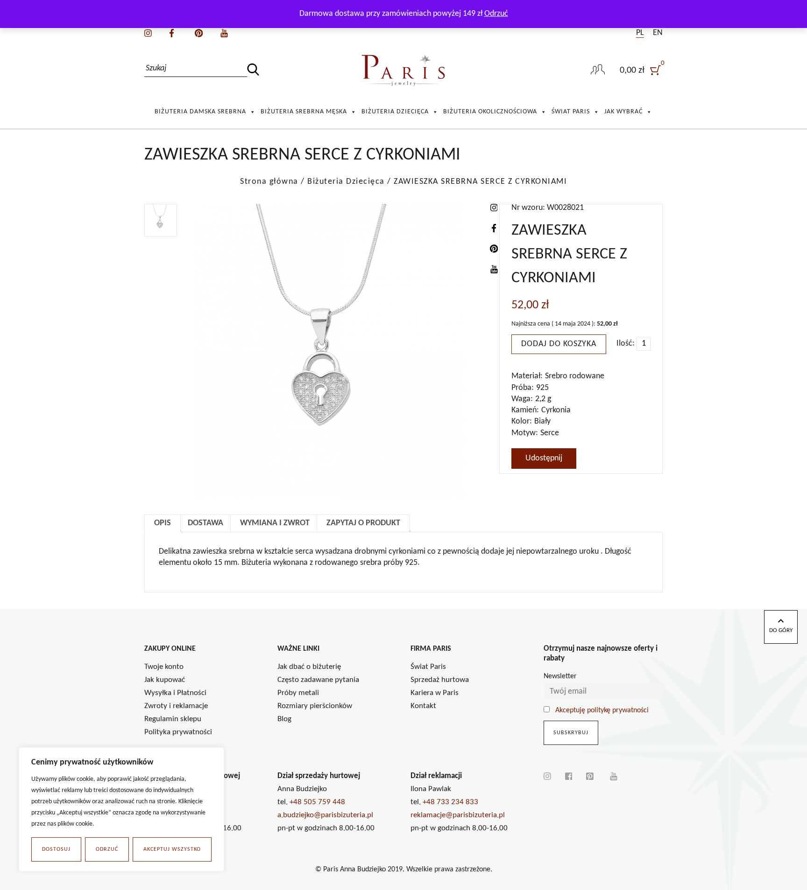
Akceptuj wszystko (172, 849)
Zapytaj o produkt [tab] (363, 523)
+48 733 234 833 (450, 802)
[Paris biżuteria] (403, 70)
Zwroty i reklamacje (176, 706)
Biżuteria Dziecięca (395, 111)
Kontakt (423, 706)
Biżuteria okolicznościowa (490, 111)
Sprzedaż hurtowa (440, 680)
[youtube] (224, 32)
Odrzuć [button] (496, 13)
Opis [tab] (162, 523)
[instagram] (148, 32)
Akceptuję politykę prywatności (602, 710)
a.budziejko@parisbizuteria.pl (325, 815)
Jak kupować (164, 680)
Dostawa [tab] (205, 523)
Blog (284, 719)
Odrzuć (107, 849)
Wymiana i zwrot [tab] (275, 523)
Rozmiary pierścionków (314, 706)
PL (640, 32)
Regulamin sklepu (172, 719)
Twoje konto (164, 667)
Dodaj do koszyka (558, 344)
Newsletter (560, 676)
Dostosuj (56, 849)
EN (658, 32)
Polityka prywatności (178, 732)
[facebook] (172, 32)
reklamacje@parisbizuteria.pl (458, 815)
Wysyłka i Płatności (175, 693)
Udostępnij (543, 458)
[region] (121, 809)
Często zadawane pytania (318, 680)
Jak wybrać (623, 111)
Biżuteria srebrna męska (304, 111)
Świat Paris (571, 111)
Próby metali (298, 693)
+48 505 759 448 (317, 802)
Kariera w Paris (435, 693)
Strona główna (269, 181)
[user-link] (597, 70)
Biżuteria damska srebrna (200, 111)
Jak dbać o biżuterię (309, 667)
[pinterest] (199, 32)
